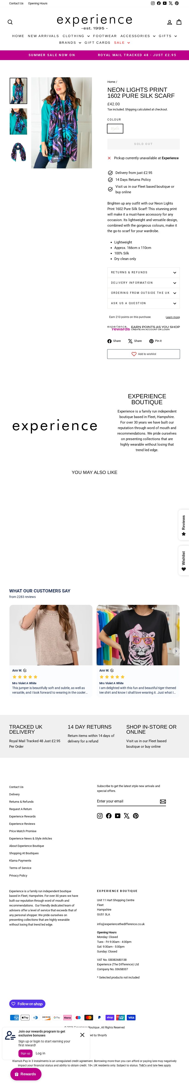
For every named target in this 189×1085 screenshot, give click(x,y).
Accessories (136, 36)
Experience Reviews (22, 823)
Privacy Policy (18, 875)
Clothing (74, 36)
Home (18, 36)
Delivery (14, 794)
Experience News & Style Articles (30, 838)
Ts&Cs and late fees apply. (155, 1065)
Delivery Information (132, 282)
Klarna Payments (20, 860)
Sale (120, 42)
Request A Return (20, 809)
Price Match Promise (22, 831)
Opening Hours (37, 3)
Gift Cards (98, 42)
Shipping (130, 109)
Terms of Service (20, 868)
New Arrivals (43, 36)
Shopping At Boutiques (24, 853)
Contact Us (16, 3)
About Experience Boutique (26, 846)
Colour (114, 119)
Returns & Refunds (129, 272)
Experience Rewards (22, 816)
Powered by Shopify (94, 1035)
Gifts (166, 36)
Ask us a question (128, 303)
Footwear (105, 36)
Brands (68, 42)
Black (115, 129)
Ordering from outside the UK (140, 292)
